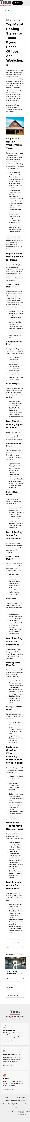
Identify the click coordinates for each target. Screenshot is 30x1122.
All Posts (7, 10)
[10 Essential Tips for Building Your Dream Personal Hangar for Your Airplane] (15, 963)
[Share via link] (18, 942)
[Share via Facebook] (7, 942)
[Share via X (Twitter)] (11, 942)
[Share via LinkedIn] (15, 942)
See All (22, 954)
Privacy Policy (21, 1114)
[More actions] (23, 20)
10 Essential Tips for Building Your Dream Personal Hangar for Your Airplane (14, 972)
